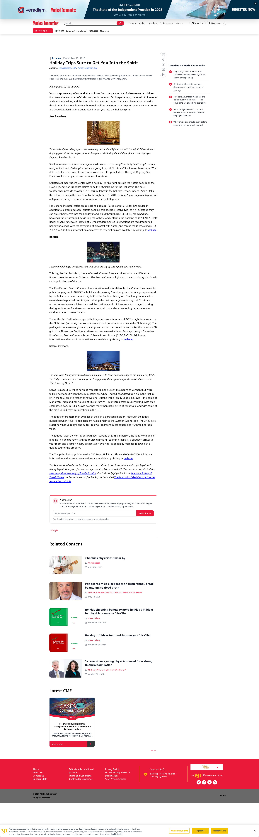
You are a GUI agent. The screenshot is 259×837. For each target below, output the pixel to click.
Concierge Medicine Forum (76, 31)
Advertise (37, 772)
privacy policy (104, 519)
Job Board (74, 772)
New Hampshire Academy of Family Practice (72, 473)
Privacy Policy (112, 769)
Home (223, 795)
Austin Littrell (94, 563)
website (152, 230)
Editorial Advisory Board (81, 769)
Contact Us (38, 775)
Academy (153, 23)
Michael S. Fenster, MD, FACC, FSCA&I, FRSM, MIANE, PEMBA (115, 592)
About (36, 769)
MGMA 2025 (93, 31)
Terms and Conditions (80, 775)
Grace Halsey (94, 618)
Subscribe (143, 513)
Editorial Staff (40, 778)
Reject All (200, 830)
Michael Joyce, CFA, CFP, (98, 669)
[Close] (255, 831)
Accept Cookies (219, 830)
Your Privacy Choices (115, 778)
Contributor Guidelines (81, 778)
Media (141, 23)
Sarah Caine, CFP (118, 669)
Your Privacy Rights (179, 830)
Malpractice (104, 31)
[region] (129, 831)
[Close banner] (255, 3)
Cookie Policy (116, 834)
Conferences (165, 23)
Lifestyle (54, 530)
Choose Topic (41, 30)
